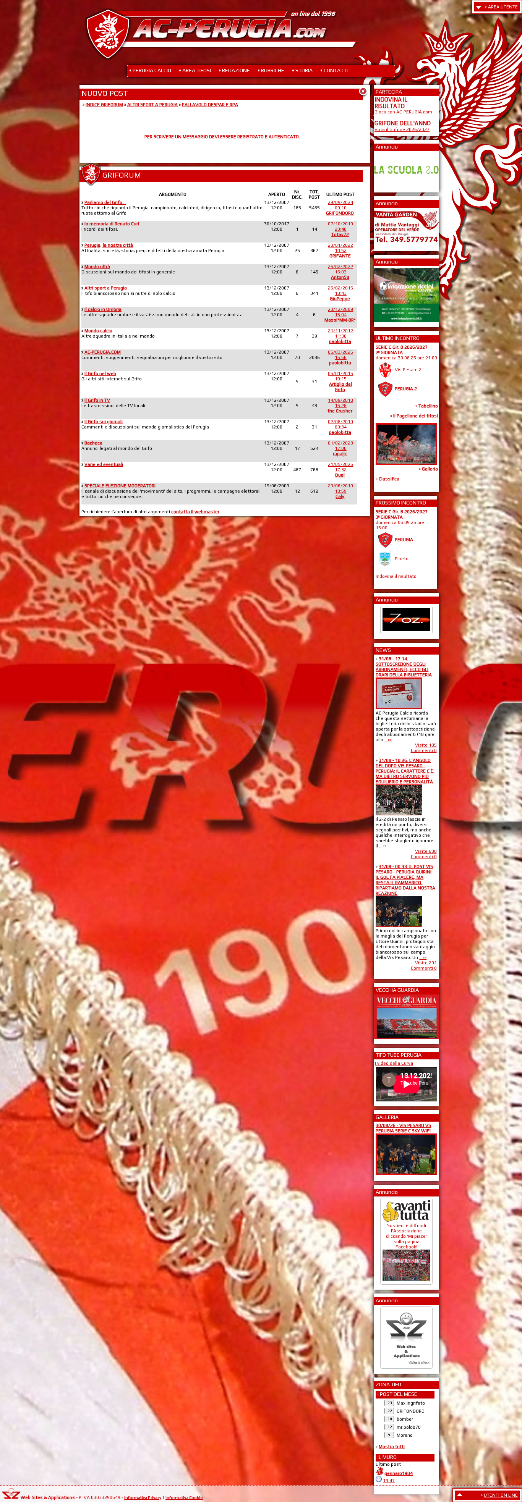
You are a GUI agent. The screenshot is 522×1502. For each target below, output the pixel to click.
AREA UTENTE (503, 7)
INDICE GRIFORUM (104, 104)
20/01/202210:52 (340, 251)
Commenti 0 (424, 750)
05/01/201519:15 (340, 381)
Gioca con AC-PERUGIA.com (403, 112)
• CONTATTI (334, 70)
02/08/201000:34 (340, 427)
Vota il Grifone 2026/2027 (402, 129)
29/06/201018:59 (340, 491)
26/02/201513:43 (340, 293)
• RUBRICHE (271, 70)
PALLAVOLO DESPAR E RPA (210, 104)
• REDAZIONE (234, 70)
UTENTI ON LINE (501, 1495)
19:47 (389, 1480)
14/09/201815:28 (340, 406)
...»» (388, 739)
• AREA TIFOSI (195, 70)
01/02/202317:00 (340, 448)
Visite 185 (426, 745)
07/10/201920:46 (340, 229)
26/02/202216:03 (340, 272)
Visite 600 (426, 851)
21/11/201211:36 (340, 336)
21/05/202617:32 (340, 470)
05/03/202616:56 (340, 357)
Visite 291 (426, 962)
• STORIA (302, 70)
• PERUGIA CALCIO (150, 70)
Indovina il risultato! (397, 576)
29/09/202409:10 (340, 208)
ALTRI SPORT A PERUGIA (152, 104)
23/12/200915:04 (340, 315)
